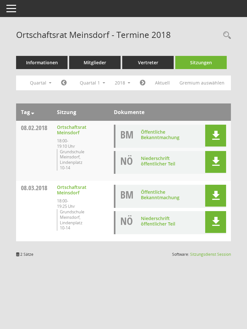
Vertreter (148, 62)
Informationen (42, 62)
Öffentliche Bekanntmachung (160, 134)
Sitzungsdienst (210, 254)
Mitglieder (95, 62)
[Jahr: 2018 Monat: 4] (142, 83)
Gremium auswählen (201, 83)
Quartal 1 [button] (90, 83)
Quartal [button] (39, 83)
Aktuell (162, 83)
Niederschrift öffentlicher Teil (158, 161)
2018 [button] (120, 83)
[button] (215, 136)
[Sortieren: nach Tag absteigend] (32, 112)
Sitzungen (201, 62)
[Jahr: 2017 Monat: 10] (63, 83)
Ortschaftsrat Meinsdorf (72, 130)
